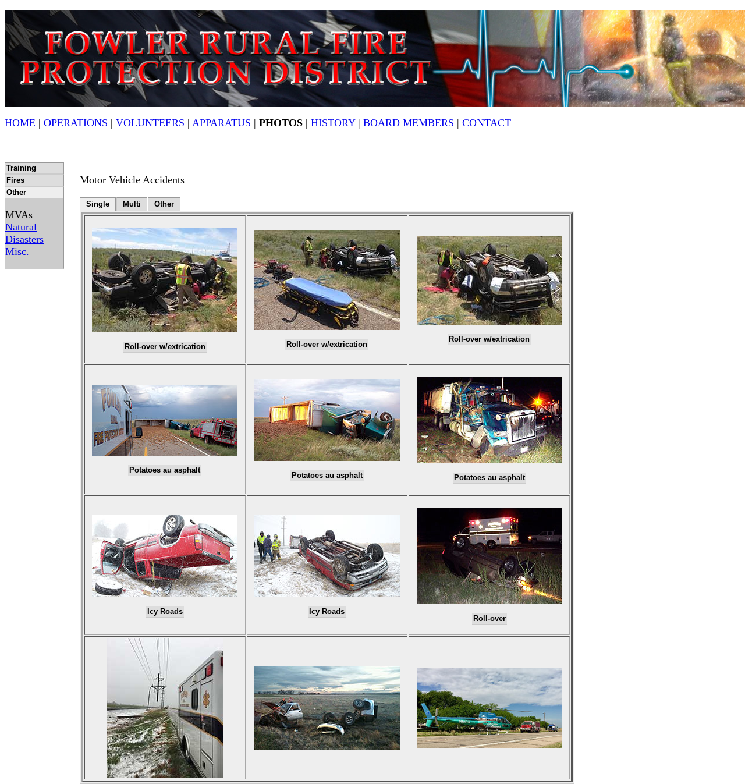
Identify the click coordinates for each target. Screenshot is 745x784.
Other (16, 193)
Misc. (17, 251)
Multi (132, 204)
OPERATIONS (76, 123)
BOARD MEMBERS (408, 123)
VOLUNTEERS (150, 123)
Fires (15, 180)
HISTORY (333, 123)
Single (97, 204)
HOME (20, 123)
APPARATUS (221, 123)
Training (21, 168)
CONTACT (486, 123)
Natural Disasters (24, 233)
